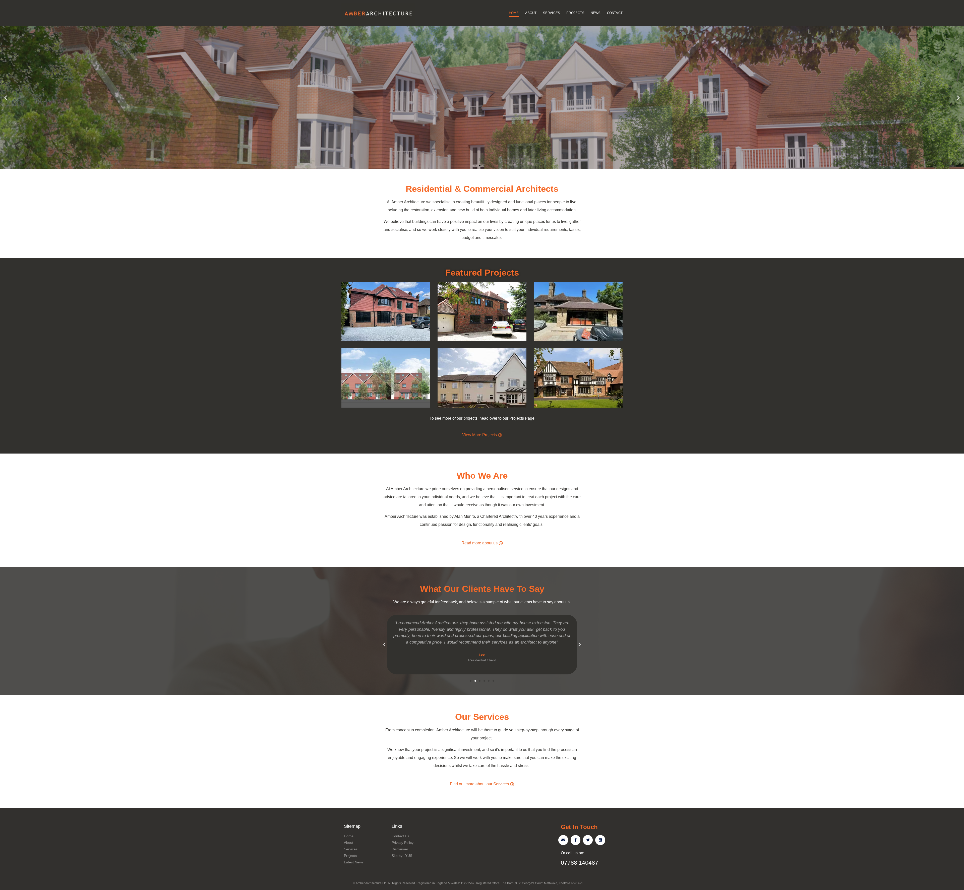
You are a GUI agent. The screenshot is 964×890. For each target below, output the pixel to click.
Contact (615, 13)
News (596, 13)
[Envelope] (563, 840)
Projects (575, 13)
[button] (475, 165)
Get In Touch (579, 826)
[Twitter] (588, 840)
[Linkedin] (600, 840)
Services (551, 13)
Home (514, 13)
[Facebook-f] (575, 840)
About (531, 13)
